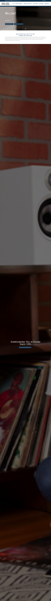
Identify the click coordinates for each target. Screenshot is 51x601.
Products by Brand (18, 3)
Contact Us (44, 0)
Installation (41, 3)
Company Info (46, 3)
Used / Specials (35, 3)
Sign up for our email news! (24, 347)
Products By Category (27, 3)
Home (13, 3)
